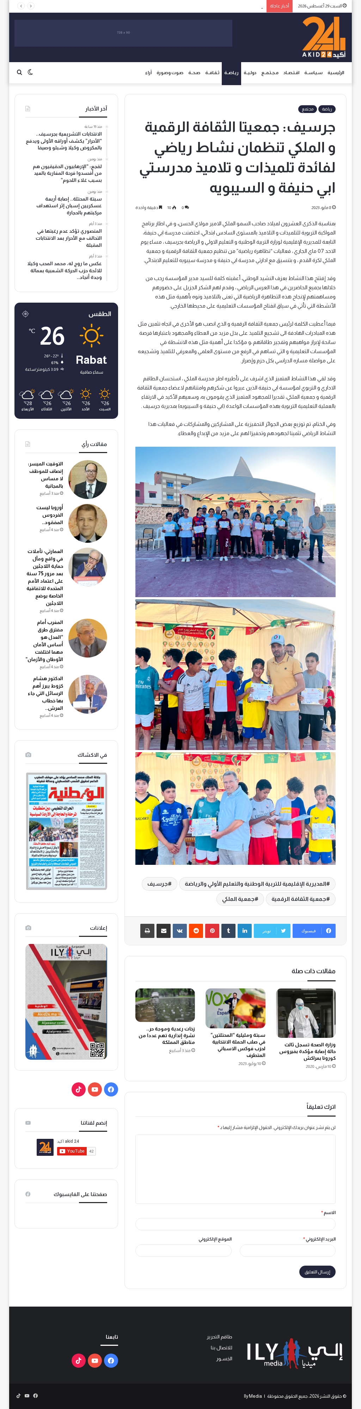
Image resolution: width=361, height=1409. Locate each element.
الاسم (328, 1212)
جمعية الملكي (238, 899)
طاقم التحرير (219, 1336)
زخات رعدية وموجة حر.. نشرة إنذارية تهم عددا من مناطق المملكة (167, 1035)
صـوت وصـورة (170, 72)
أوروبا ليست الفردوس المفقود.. (49, 515)
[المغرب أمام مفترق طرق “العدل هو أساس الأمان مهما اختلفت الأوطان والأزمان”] (87, 638)
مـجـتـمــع (270, 72)
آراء (148, 72)
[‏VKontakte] (180, 931)
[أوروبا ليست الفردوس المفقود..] (87, 523)
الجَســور (224, 1358)
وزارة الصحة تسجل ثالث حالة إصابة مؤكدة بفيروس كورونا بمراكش (307, 1051)
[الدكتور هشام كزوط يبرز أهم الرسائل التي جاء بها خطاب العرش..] (87, 694)
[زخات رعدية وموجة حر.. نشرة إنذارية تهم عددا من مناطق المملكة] (165, 1005)
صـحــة (194, 72)
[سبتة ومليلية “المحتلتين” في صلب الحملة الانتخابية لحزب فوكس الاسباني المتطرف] (235, 1008)
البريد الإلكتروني (319, 1239)
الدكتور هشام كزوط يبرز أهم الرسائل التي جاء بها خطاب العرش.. (45, 693)
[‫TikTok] (79, 1089)
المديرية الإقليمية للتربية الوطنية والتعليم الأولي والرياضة (255, 884)
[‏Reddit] (196, 931)
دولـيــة (250, 72)
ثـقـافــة (212, 72)
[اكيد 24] (324, 37)
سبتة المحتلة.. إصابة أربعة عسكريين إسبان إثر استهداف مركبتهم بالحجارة (195, 6)
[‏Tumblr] (228, 931)
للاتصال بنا (221, 1347)
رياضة (327, 109)
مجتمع (307, 109)
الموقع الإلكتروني (215, 1239)
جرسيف (157, 884)
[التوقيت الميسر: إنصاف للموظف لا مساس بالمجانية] (87, 479)
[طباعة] (147, 931)
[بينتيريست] (212, 931)
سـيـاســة (313, 72)
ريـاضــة (231, 72)
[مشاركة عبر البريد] (164, 931)
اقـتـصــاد (291, 72)
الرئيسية (336, 72)
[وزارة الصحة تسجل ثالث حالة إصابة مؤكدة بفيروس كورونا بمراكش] (306, 1013)
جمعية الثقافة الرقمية (298, 899)
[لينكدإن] (245, 931)
